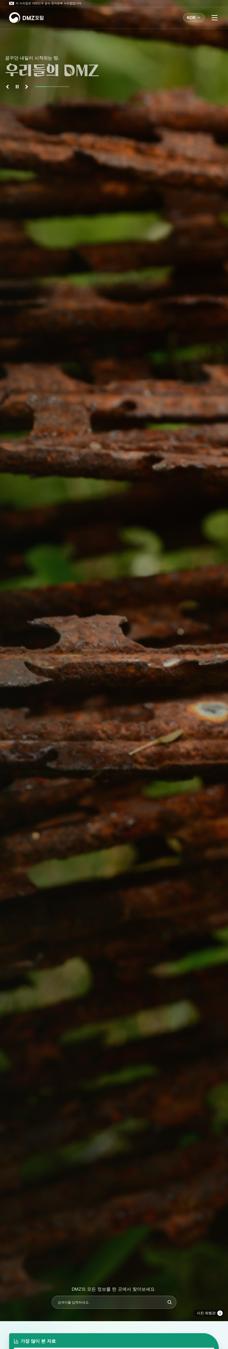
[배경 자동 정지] (17, 87)
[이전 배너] (8, 87)
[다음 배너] (26, 87)
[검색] (169, 1302)
